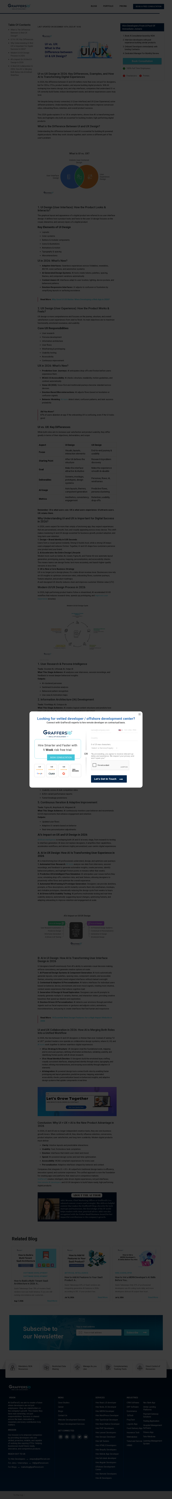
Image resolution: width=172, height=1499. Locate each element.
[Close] (139, 714)
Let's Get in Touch (105, 778)
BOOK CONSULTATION (61, 757)
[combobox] (120, 730)
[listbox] (105, 748)
